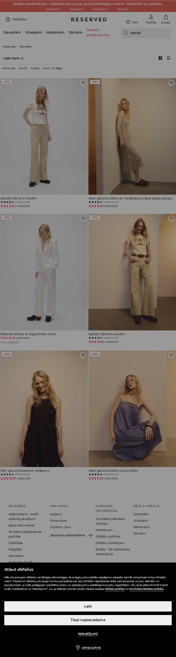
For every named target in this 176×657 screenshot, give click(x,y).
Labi (88, 606)
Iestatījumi (88, 634)
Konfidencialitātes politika (146, 589)
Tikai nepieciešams (88, 620)
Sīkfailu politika (115, 589)
